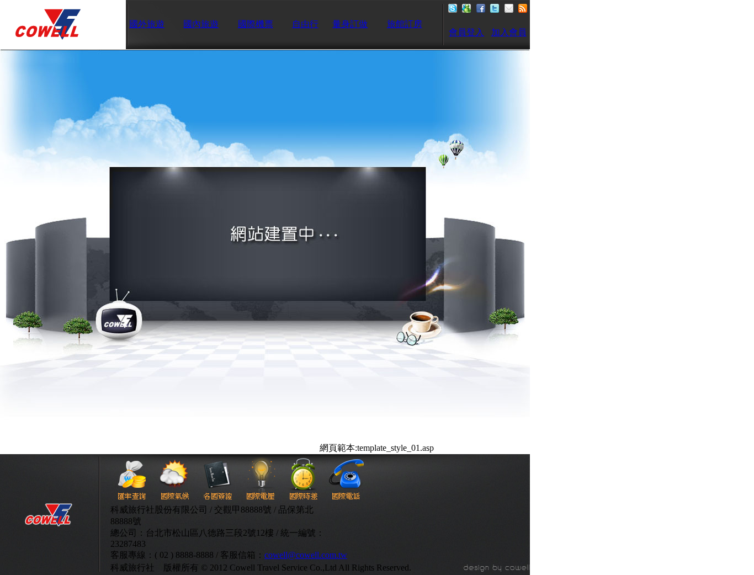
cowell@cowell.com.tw (305, 555)
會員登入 (466, 32)
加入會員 (509, 32)
